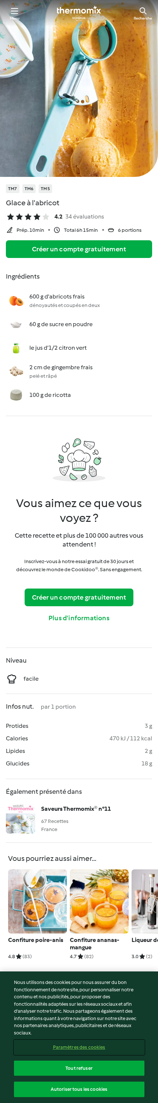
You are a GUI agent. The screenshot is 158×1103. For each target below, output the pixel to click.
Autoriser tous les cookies (79, 1089)
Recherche (143, 18)
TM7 (12, 188)
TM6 (29, 188)
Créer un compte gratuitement (79, 249)
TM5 (45, 188)
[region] (79, 1037)
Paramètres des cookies (79, 1047)
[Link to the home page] (79, 13)
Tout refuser (79, 1068)
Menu (15, 18)
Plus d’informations (79, 618)
